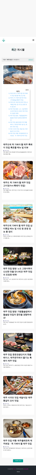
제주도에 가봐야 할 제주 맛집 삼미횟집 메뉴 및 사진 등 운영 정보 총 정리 (17, 228)
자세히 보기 (18, 460)
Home (18, 471)
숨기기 (27, 89)
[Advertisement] (18, 18)
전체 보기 (30, 59)
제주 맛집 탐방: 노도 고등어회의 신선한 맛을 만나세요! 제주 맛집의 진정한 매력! (17, 271)
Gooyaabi (26, 468)
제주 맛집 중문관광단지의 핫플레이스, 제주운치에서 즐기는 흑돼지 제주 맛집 (17, 357)
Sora (14, 468)
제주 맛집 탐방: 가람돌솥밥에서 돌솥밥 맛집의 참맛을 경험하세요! (17, 314)
